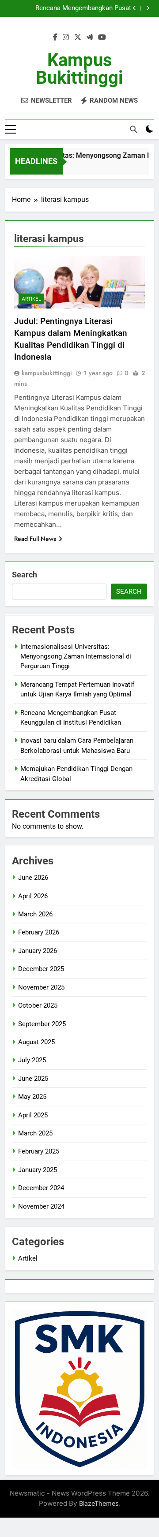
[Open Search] (133, 129)
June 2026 (33, 878)
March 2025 (35, 1133)
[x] (78, 37)
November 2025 (41, 987)
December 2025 (41, 969)
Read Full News (35, 538)
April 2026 (33, 896)
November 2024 (41, 1206)
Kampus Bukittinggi (79, 69)
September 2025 (42, 1024)
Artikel (31, 299)
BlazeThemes (99, 1503)
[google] (89, 37)
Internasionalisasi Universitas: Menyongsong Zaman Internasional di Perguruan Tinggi (75, 656)
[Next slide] (148, 8)
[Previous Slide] (134, 8)
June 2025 (33, 1079)
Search (24, 574)
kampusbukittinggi (47, 372)
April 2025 (33, 1115)
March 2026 (35, 914)
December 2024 (41, 1188)
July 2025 (32, 1060)
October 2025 (37, 1005)
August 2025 (36, 1042)
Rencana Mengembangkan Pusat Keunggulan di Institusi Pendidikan (80, 8)
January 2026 (37, 951)
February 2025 (38, 1151)
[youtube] (102, 37)
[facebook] (55, 37)
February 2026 (38, 932)
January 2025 (37, 1170)
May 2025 (32, 1097)
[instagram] (66, 37)
